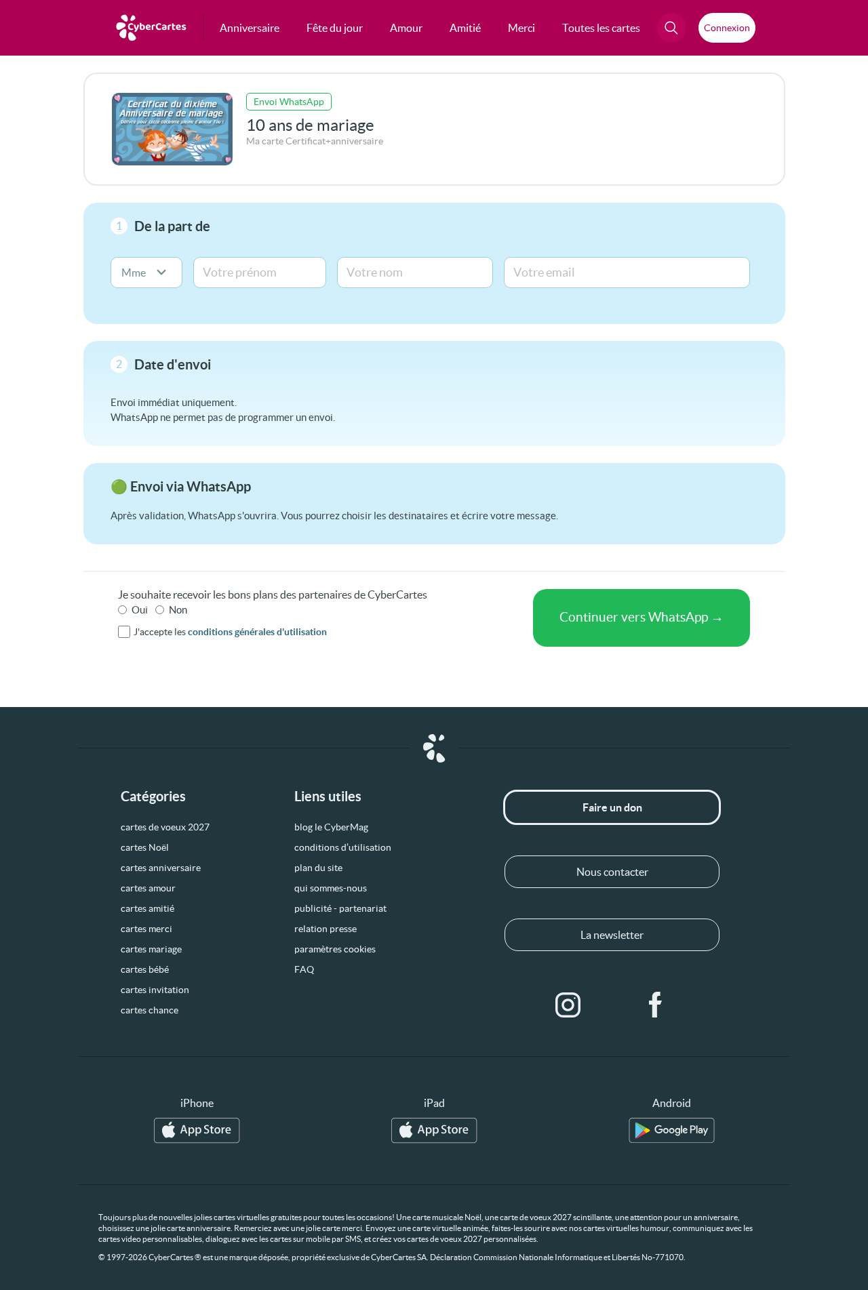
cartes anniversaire (161, 867)
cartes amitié (147, 908)
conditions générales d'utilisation (257, 631)
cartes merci (146, 928)
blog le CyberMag (331, 827)
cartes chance (149, 1010)
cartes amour (148, 888)
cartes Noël (145, 847)
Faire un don (612, 807)
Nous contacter (612, 872)
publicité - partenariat (340, 908)
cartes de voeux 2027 (165, 827)
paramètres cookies (335, 949)
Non (178, 610)
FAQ (304, 969)
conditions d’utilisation (342, 847)
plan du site (318, 867)
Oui (140, 610)
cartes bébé (145, 969)
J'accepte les (230, 631)
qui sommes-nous (330, 888)
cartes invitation (155, 989)
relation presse (325, 928)
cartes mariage (151, 949)
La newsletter (612, 935)
